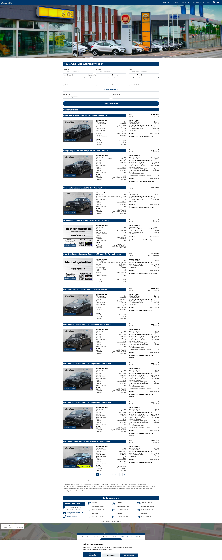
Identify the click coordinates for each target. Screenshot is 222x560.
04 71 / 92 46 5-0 (72, 516)
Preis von (115, 75)
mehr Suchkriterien (111, 89)
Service (175, 2)
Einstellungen (110, 555)
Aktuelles (185, 2)
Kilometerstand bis (93, 75)
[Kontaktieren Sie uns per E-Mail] (218, 2)
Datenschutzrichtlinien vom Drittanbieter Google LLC (126, 536)
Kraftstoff (132, 69)
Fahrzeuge (165, 2)
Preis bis (139, 75)
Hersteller (66, 69)
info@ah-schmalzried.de (75, 513)
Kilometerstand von (69, 75)
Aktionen (196, 2)
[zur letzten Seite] (124, 474)
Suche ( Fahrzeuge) (111, 104)
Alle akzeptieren (129, 555)
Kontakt (206, 2)
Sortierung (66, 94)
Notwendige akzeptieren (92, 554)
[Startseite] (6, 2)
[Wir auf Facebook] (214, 2)
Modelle (98, 69)
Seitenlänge (116, 94)
